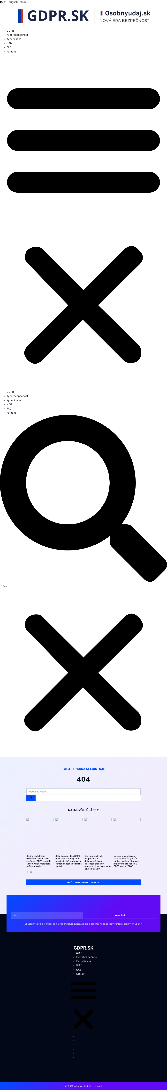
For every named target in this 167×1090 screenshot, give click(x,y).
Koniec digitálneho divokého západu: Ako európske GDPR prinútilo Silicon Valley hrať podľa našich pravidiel (38, 861)
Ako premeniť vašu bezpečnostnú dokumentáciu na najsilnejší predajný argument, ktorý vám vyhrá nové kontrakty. (97, 862)
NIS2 (9, 43)
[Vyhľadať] (31, 798)
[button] (83, 222)
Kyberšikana (14, 39)
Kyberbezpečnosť (17, 34)
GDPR (10, 30)
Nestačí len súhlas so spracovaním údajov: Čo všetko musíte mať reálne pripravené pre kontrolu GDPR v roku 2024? (126, 861)
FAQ (9, 47)
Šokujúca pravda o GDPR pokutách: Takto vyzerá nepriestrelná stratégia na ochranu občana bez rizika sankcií (68, 861)
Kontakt (11, 51)
